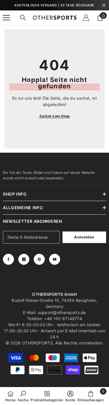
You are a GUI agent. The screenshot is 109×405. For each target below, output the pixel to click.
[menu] (6, 17)
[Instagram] (23, 259)
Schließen (104, 5)
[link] (23, 396)
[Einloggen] (86, 17)
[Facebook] (8, 259)
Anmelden (84, 237)
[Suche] (22, 17)
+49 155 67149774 (63, 318)
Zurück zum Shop (54, 116)
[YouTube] (54, 259)
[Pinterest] (39, 259)
